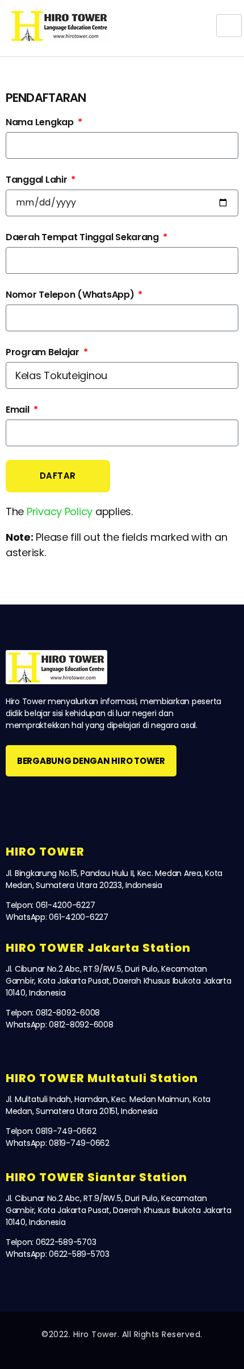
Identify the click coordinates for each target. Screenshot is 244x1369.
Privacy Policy (59, 511)
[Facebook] (18, 801)
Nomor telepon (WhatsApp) (71, 294)
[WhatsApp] (75, 801)
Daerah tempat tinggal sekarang (83, 237)
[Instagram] (47, 801)
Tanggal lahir (37, 179)
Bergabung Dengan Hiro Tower (91, 761)
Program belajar (44, 352)
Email (18, 409)
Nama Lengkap (41, 122)
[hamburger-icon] (229, 25)
